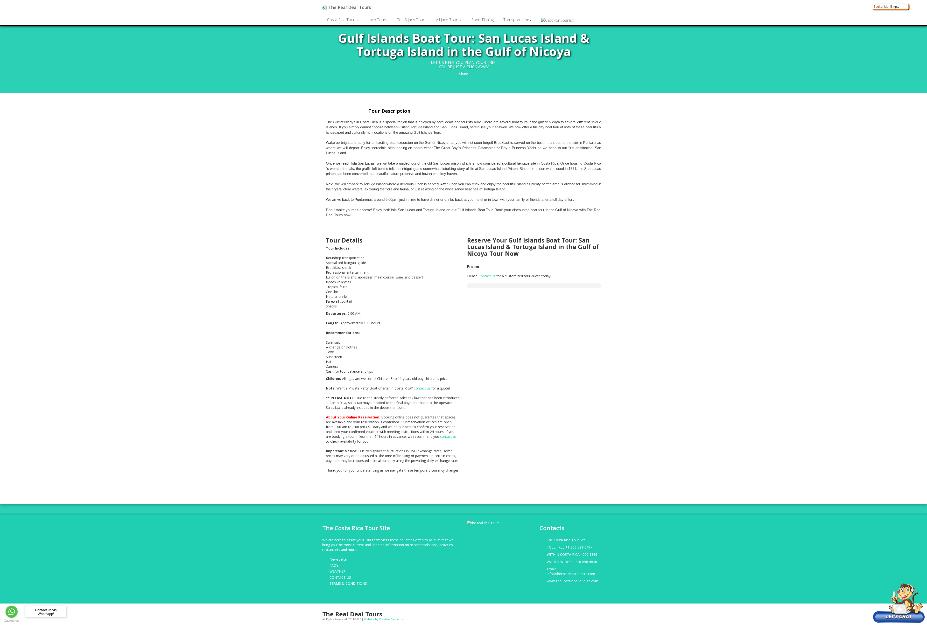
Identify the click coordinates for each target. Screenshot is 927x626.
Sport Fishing (482, 19)
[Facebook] (564, 612)
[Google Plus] (579, 612)
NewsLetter (339, 559)
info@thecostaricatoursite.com (571, 573)
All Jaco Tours (447, 19)
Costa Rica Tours (342, 19)
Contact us (422, 388)
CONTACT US (340, 577)
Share (463, 73)
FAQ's (334, 565)
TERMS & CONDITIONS (348, 583)
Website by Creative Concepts (383, 619)
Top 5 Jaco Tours (411, 19)
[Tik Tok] (602, 612)
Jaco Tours (378, 19)
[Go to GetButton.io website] (11, 621)
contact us (448, 436)
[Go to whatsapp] (12, 612)
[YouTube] (587, 612)
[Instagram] (572, 612)
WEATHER (337, 571)
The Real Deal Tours (349, 7)
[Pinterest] (594, 612)
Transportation (516, 19)
